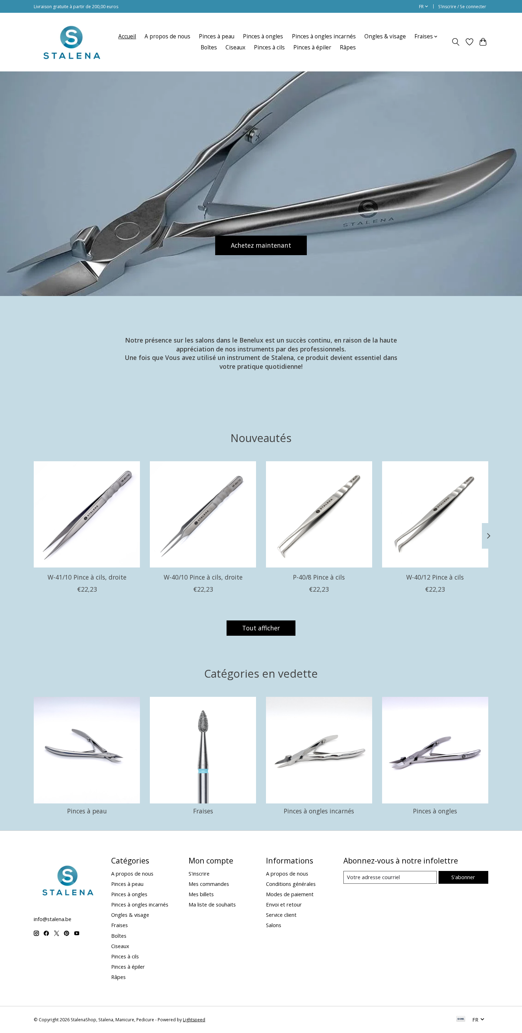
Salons (273, 925)
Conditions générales (291, 883)
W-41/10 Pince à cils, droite (87, 577)
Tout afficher (261, 628)
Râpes (348, 47)
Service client (281, 914)
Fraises (203, 811)
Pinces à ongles (263, 36)
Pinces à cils (269, 47)
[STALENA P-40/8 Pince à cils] (319, 514)
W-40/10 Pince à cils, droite (203, 577)
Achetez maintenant (261, 245)
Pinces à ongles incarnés (324, 36)
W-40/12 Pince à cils (435, 577)
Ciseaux (235, 47)
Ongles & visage (385, 36)
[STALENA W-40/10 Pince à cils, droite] (203, 514)
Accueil (127, 36)
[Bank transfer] (461, 1019)
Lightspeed (194, 1020)
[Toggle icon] (456, 42)
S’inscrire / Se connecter (462, 7)
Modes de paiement (290, 894)
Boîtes (209, 47)
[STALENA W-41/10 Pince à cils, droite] (87, 514)
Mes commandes (209, 883)
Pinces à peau (216, 36)
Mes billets (201, 894)
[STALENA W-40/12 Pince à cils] (435, 514)
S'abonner (463, 877)
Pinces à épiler (312, 47)
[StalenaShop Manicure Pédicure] (71, 42)
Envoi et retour (284, 904)
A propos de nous (167, 36)
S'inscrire (199, 873)
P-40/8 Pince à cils (319, 577)
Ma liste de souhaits (212, 904)
